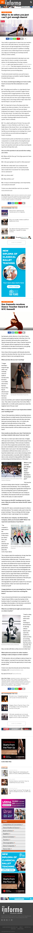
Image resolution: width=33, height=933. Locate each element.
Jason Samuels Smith (17, 682)
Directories (20, 928)
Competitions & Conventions (12, 825)
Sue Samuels (17, 685)
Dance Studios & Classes (11, 828)
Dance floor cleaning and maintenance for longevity (17, 211)
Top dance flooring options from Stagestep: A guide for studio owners (19, 230)
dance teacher (18, 679)
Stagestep (4, 64)
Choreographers (8, 843)
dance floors (12, 197)
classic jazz (9, 679)
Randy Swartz (10, 199)
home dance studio (20, 198)
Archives (13, 928)
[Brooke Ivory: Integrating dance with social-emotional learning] (4, 698)
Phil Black (10, 685)
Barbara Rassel (15, 678)
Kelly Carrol (17, 684)
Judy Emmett (9, 684)
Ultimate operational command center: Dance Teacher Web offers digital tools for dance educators (19, 716)
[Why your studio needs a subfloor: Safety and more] (4, 222)
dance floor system (20, 196)
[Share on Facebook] (7, 38)
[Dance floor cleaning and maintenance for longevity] (4, 213)
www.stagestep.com (6, 190)
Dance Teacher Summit (18, 680)
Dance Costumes (8, 837)
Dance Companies (9, 846)
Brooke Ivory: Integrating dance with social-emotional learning (18, 696)
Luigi (23, 684)
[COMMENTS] (25, 38)
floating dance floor (23, 197)
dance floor (23, 195)
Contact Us (27, 927)
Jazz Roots (4, 683)
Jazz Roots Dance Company (17, 683)
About (21, 927)
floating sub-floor (7, 198)
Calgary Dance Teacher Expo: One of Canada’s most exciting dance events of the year (19, 706)
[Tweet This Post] (11, 38)
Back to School (8, 831)
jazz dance (27, 682)
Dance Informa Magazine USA (10, 927)
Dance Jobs (6, 849)
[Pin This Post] (18, 38)
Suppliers (6, 834)
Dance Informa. (16, 673)
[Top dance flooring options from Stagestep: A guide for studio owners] (4, 231)
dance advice (15, 195)
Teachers (6, 840)
